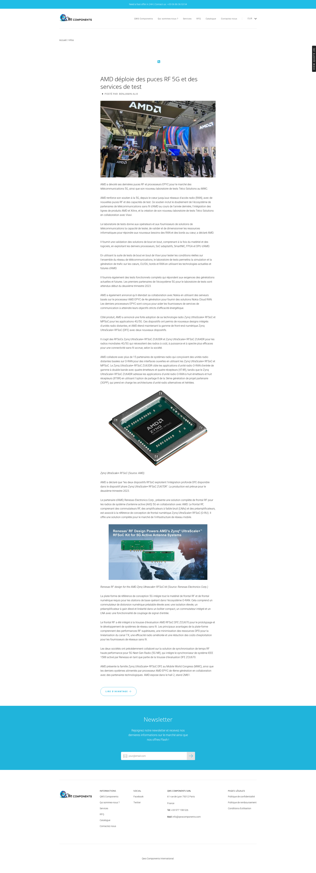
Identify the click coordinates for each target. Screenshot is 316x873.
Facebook (138, 796)
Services (187, 19)
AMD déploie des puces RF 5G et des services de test (149, 83)
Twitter (137, 802)
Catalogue (211, 19)
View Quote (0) (314, 59)
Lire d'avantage (117, 691)
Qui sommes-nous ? (168, 19)
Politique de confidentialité (241, 796)
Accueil (62, 40)
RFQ (199, 19)
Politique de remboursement (242, 802)
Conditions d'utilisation (239, 808)
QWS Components (143, 19)
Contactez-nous (229, 19)
